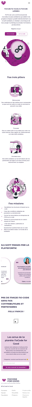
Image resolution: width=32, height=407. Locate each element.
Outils (13, 390)
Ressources (25, 393)
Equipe (3, 393)
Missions (14, 395)
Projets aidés (26, 390)
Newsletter (4, 395)
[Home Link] (3, 3)
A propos (4, 390)
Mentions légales (25, 396)
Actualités (15, 393)
